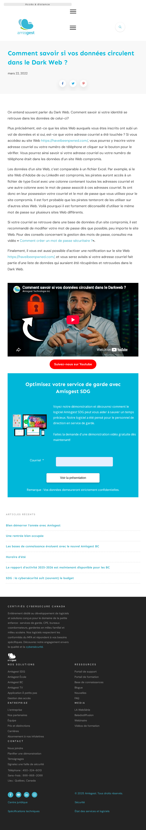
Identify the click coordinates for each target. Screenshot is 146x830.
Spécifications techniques (24, 811)
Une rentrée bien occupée (25, 536)
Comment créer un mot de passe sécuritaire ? (56, 240)
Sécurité (80, 802)
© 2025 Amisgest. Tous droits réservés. (99, 793)
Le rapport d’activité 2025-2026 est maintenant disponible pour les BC (58, 567)
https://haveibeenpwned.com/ (64, 140)
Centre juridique (18, 802)
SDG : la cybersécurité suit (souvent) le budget (40, 578)
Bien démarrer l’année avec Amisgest (33, 525)
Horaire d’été (16, 557)
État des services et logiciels (92, 811)
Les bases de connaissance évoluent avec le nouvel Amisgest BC (52, 546)
